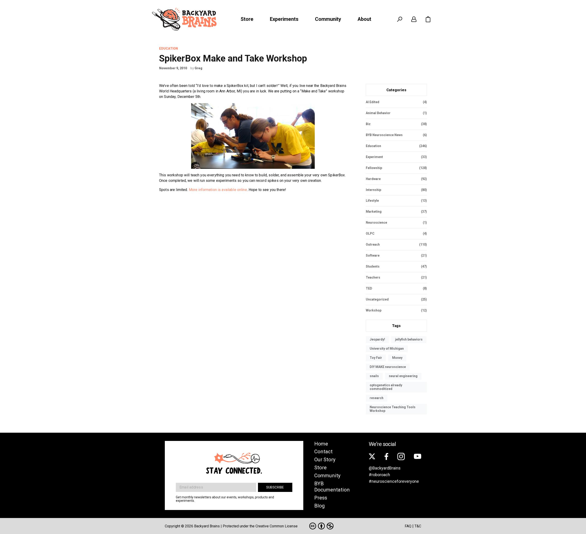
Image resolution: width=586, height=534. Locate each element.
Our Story (324, 459)
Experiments (284, 19)
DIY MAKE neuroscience (388, 367)
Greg (198, 68)
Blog (319, 506)
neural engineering (403, 376)
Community (328, 19)
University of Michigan (387, 348)
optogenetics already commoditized (386, 387)
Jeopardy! (377, 339)
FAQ (408, 526)
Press (320, 498)
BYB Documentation (332, 487)
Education (168, 48)
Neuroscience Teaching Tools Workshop (392, 409)
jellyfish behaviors (409, 339)
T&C (418, 526)
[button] (428, 19)
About (364, 19)
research (376, 398)
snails (374, 376)
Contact (323, 451)
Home (321, 444)
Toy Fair (376, 358)
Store (247, 19)
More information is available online (218, 190)
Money (397, 358)
